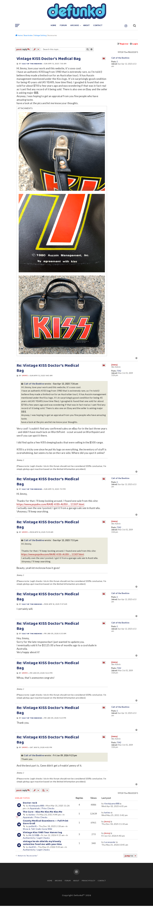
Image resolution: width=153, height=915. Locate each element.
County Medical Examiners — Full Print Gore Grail (45, 822)
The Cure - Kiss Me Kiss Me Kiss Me (42, 812)
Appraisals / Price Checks (42, 808)
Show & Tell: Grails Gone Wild (37, 829)
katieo (32, 814)
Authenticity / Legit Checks (36, 838)
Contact (97, 25)
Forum (63, 25)
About (86, 25)
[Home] (76, 11)
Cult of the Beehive (120, 58)
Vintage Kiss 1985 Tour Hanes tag (42, 832)
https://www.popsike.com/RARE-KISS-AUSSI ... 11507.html (50, 504)
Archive (74, 25)
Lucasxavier (110, 842)
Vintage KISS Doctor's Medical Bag (49, 58)
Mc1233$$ (34, 835)
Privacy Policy (88, 881)
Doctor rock (30, 803)
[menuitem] (134, 43)
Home (53, 25)
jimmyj (114, 364)
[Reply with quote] (104, 58)
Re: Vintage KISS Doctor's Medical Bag (48, 368)
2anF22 (32, 847)
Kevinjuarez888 (36, 805)
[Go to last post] (121, 803)
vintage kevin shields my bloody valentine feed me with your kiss (42, 842)
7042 (119, 371)
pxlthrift (33, 826)
